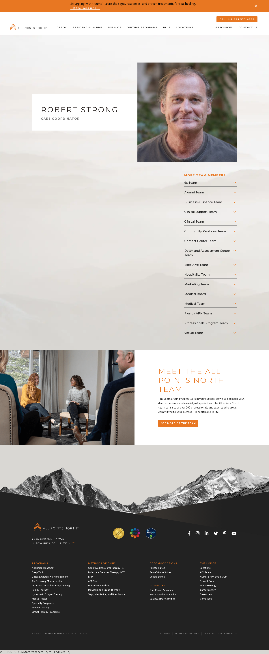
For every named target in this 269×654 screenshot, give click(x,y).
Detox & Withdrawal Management (50, 576)
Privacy (165, 634)
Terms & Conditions (187, 634)
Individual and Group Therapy (104, 589)
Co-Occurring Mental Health (47, 581)
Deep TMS (37, 572)
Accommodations (163, 563)
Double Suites (157, 576)
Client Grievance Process (220, 634)
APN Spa (92, 581)
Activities (157, 585)
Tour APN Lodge (208, 585)
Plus (166, 27)
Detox (62, 27)
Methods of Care (101, 563)
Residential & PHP (87, 27)
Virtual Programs (142, 27)
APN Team (205, 572)
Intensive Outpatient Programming (51, 585)
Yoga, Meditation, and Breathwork (106, 594)
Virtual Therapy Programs (46, 611)
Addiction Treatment (43, 567)
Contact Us (248, 27)
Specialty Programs (43, 603)
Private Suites (157, 567)
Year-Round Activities (161, 590)
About (204, 27)
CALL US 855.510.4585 (237, 19)
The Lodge (208, 563)
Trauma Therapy (40, 607)
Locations (184, 27)
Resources (224, 27)
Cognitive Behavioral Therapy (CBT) (107, 567)
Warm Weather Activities (163, 594)
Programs (40, 563)
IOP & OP (115, 27)
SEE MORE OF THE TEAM (178, 423)
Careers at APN (208, 589)
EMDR (91, 576)
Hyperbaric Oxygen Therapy (47, 594)
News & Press (207, 581)
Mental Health (39, 598)
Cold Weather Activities (162, 598)
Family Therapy (40, 589)
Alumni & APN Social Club (213, 576)
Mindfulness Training (99, 585)
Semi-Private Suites (160, 572)
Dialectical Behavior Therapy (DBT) (106, 572)
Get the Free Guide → (85, 8)
